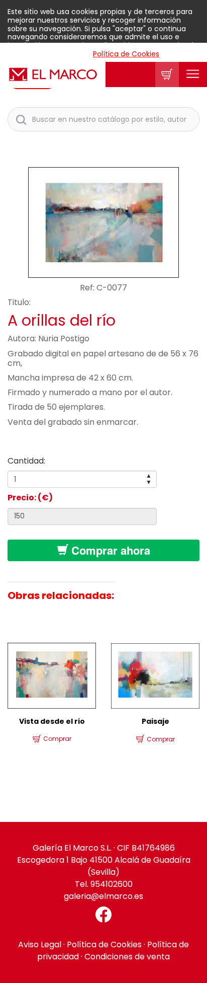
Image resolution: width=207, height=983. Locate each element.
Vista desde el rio (52, 721)
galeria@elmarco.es (103, 896)
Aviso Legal (39, 944)
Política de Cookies (126, 54)
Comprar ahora (109, 550)
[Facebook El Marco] (103, 914)
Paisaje (155, 721)
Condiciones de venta (127, 956)
